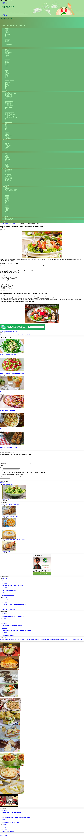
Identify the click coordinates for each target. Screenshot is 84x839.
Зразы (6, 68)
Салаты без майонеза (10, 116)
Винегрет (7, 92)
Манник (6, 209)
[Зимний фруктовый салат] (12, 389)
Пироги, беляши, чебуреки (11, 189)
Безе (6, 153)
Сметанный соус (8, 170)
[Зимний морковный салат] (12, 407)
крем (27, 639)
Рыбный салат (8, 99)
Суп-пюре (7, 41)
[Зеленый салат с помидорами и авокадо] (12, 370)
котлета (24, 639)
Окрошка (7, 35)
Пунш (6, 124)
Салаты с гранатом (9, 120)
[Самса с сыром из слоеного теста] (9, 515)
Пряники (7, 202)
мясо (41, 639)
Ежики (6, 65)
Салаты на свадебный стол (11, 119)
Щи (5, 46)
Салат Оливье (8, 111)
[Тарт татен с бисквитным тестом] (9, 526)
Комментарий (3, 463)
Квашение (7, 149)
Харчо (6, 43)
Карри (6, 70)
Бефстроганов (8, 52)
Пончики (7, 211)
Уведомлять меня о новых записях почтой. (11, 476)
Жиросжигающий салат (7, 428)
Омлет (6, 81)
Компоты (7, 132)
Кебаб (6, 72)
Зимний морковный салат (7, 410)
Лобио (6, 76)
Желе (6, 154)
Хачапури (7, 205)
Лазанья (7, 74)
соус (73, 639)
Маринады (7, 176)
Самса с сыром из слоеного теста (10, 516)
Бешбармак (7, 53)
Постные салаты (9, 107)
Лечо (6, 144)
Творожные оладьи (6, 551)
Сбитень (7, 129)
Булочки (7, 198)
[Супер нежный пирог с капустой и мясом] (9, 669)
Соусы (4, 168)
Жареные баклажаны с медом (9, 447)
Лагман (6, 33)
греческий (6, 331)
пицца (57, 639)
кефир (22, 639)
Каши (6, 71)
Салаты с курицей (9, 101)
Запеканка (7, 210)
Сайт (1, 470)
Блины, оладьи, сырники (10, 190)
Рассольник (7, 38)
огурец (43, 639)
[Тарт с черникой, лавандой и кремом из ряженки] (9, 538)
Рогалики (7, 197)
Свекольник (7, 39)
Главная (2, 223)
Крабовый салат (8, 97)
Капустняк (7, 31)
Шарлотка (7, 208)
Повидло (7, 143)
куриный (30, 639)
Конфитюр (7, 141)
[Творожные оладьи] (9, 550)
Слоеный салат (8, 122)
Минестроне (8, 34)
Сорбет (6, 165)
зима (16, 639)
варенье (3, 639)
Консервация (8, 150)
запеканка (12, 639)
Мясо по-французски (9, 80)
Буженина (7, 59)
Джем (6, 148)
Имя (1, 465)
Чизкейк (7, 206)
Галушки (7, 61)
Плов (6, 86)
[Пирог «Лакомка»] (10, 752)
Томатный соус (8, 175)
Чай (6, 125)
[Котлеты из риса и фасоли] (10, 724)
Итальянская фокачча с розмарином (10, 504)
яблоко (1, 640)
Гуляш (6, 63)
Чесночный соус (8, 177)
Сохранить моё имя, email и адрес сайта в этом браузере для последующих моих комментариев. (23, 472)
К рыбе (6, 184)
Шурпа (6, 45)
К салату (7, 185)
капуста (19, 639)
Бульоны (7, 30)
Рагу (6, 90)
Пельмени (7, 85)
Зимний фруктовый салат (7, 391)
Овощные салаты (9, 105)
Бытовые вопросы (9, 219)
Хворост (7, 196)
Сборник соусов (8, 169)
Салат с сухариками (9, 112)
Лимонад (7, 134)
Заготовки (5, 139)
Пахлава (7, 200)
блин (0, 639)
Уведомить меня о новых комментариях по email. (12, 474)
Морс (6, 128)
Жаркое (6, 66)
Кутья (6, 158)
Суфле (6, 216)
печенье (47, 639)
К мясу (6, 181)
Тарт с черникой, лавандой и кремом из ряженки (13, 539)
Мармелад (7, 159)
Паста (6, 83)
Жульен (6, 67)
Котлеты (7, 73)
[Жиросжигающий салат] (12, 426)
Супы (3, 26)
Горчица (7, 179)
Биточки (7, 55)
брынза (1, 331)
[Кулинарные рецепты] (7, 12)
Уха (6, 42)
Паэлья (6, 84)
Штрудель (7, 207)
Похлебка (7, 36)
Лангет (6, 75)
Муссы (6, 161)
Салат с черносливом (10, 114)
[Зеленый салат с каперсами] (12, 352)
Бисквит (7, 199)
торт (81, 639)
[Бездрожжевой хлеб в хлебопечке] (9, 807)
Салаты (4, 91)
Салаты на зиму (8, 118)
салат (16, 331)
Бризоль (7, 57)
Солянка (7, 40)
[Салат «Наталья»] (10, 655)
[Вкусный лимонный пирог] (12, 793)
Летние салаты (8, 103)
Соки (6, 136)
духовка (8, 639)
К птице (6, 182)
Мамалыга (7, 77)
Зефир (6, 155)
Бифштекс (7, 56)
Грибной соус (8, 180)
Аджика (6, 147)
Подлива (7, 87)
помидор (60, 639)
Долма (6, 64)
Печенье (7, 195)
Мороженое (7, 160)
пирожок (54, 639)
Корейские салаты (9, 96)
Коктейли (7, 137)
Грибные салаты (8, 95)
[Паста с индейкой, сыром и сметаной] (12, 765)
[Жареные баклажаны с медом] (12, 444)
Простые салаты (9, 108)
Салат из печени (8, 109)
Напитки (4, 123)
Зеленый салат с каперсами (8, 354)
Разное (4, 217)
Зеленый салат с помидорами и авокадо (12, 373)
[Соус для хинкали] (10, 710)
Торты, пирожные (9, 191)
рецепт (66, 639)
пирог (51, 639)
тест (78, 639)
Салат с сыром (8, 113)
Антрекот (7, 50)
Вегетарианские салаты (10, 93)
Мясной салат (8, 98)
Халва (6, 167)
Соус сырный (8, 172)
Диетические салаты (9, 102)
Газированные (8, 135)
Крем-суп (7, 32)
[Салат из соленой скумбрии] (9, 696)
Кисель (6, 130)
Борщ (6, 29)
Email (1, 467)
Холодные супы (8, 44)
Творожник (7, 212)
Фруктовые (7, 133)
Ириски (6, 156)
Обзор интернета (9, 218)
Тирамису (7, 166)
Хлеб (6, 193)
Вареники (7, 60)
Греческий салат (8, 94)
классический (11, 331)
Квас (6, 127)
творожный (76, 639)
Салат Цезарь (8, 115)
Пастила (7, 163)
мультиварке (37, 639)
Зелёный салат (5, 499)
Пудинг (6, 164)
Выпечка (4, 186)
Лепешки (7, 201)
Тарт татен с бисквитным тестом (9, 527)
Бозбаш (6, 28)
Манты (6, 78)
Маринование (8, 145)
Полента (7, 88)
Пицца (6, 203)
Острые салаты (8, 106)
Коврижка (7, 214)
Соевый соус (8, 171)
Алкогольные (8, 138)
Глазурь (6, 213)
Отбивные (7, 82)
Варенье (7, 140)
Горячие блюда (6, 47)
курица (33, 639)
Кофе (6, 126)
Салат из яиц (8, 104)
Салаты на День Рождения (11, 117)
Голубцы (7, 62)
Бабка (6, 51)
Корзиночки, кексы (9, 192)
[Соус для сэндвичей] (10, 738)
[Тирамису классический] (9, 683)
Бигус (6, 54)
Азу (6, 49)
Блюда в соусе (8, 178)
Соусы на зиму (8, 174)
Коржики (7, 188)
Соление (7, 146)
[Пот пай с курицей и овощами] (10, 779)
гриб (6, 639)
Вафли (6, 187)
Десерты (4, 151)
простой (63, 639)
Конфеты (7, 157)
